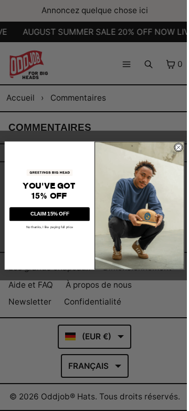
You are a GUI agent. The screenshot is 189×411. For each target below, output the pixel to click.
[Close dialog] (178, 147)
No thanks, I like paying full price (50, 227)
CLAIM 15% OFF (49, 214)
